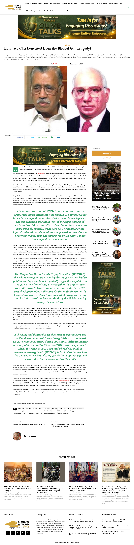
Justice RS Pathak (58, 411)
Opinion (67, 45)
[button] (128, 7)
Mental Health (41, 484)
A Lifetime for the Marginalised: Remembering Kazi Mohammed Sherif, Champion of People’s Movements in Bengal (114, 489)
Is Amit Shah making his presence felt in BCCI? (29, 424)
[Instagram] (13, 533)
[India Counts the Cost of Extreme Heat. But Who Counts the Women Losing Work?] (18, 472)
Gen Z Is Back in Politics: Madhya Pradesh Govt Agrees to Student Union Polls (101, 207)
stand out (41, 174)
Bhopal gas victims (44, 408)
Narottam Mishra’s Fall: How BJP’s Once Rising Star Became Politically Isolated (101, 219)
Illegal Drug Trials (78, 408)
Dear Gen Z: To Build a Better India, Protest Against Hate (100, 242)
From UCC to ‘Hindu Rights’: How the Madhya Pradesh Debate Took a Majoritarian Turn (101, 254)
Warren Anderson (63, 413)
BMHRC (54, 408)
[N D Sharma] (17, 436)
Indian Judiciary (18, 411)
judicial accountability (31, 411)
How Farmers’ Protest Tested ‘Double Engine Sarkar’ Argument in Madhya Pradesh (100, 231)
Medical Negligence (71, 411)
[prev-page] (115, 165)
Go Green (7, 484)
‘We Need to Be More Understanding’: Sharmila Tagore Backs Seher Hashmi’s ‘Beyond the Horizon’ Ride (49, 489)
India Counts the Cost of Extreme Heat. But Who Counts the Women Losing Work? (17, 488)
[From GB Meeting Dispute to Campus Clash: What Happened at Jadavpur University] (83, 472)
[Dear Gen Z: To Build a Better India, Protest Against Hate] (116, 242)
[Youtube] (28, 533)
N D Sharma (57, 64)
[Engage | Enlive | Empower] (17, 524)
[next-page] (118, 165)
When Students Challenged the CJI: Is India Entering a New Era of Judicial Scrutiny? (106, 193)
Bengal (71, 484)
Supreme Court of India (20, 413)
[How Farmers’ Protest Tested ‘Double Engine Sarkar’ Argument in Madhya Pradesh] (116, 231)
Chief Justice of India (65, 408)
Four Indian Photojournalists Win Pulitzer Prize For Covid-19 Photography (114, 520)
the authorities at (64, 381)
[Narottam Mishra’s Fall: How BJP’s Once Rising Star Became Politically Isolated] (116, 219)
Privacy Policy (109, 158)
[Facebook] (8, 533)
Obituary (105, 484)
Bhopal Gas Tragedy (31, 408)
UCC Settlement (33, 413)
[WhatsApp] (23, 533)
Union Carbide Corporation (48, 413)
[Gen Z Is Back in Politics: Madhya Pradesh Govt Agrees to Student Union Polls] (116, 207)
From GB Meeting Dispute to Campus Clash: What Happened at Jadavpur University (82, 488)
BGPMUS (21, 408)
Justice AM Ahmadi (45, 411)
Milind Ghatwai (97, 198)
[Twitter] (18, 533)
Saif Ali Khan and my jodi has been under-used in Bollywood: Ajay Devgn (68, 425)
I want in (105, 153)
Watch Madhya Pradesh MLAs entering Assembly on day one (113, 532)
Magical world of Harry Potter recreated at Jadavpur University (115, 526)
